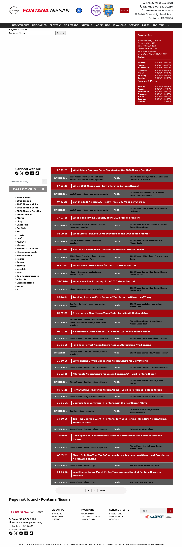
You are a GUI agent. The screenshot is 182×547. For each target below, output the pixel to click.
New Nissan (154, 338)
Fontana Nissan (17, 33)
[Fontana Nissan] (39, 10)
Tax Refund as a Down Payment (145, 465)
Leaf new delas (154, 304)
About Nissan (24, 214)
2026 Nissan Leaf (144, 195)
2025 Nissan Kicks (27, 204)
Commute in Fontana (140, 409)
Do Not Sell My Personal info (78, 544)
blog (19, 221)
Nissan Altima (156, 240)
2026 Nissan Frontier (29, 211)
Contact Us (22, 544)
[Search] (44, 181)
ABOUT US (58, 510)
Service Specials (116, 516)
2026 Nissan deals (139, 176)
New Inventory (87, 513)
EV (18, 231)
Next (102, 490)
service (21, 265)
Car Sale (21, 228)
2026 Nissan (136, 256)
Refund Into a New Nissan (142, 429)
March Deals (136, 446)
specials (21, 269)
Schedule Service (117, 513)
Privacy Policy (53, 544)
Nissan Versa (24, 255)
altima (152, 396)
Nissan (21, 245)
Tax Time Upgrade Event (141, 482)
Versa (20, 286)
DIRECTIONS (57, 516)
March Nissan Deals (139, 321)
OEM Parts (114, 519)
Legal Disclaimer (104, 544)
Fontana (155, 409)
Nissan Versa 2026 (138, 323)
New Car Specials (88, 519)
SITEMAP (56, 519)
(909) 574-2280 (151, 48)
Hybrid (20, 234)
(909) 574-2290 (149, 46)
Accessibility (37, 544)
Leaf (19, 238)
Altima (20, 217)
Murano (21, 241)
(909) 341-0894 (149, 51)
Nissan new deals (27, 252)
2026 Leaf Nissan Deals (141, 192)
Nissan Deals (153, 208)
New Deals (154, 272)
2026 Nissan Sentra (139, 272)
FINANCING (57, 513)
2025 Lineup (24, 200)
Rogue (20, 258)
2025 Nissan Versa (27, 207)
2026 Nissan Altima (139, 240)
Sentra (20, 262)
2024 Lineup (24, 197)
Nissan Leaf (135, 306)
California (22, 224)
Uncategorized (25, 282)
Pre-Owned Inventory (90, 516)
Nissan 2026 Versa (27, 248)
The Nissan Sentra (158, 367)
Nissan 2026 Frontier (141, 179)
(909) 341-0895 (160, 54)
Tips (19, 272)
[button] (79, 10)
